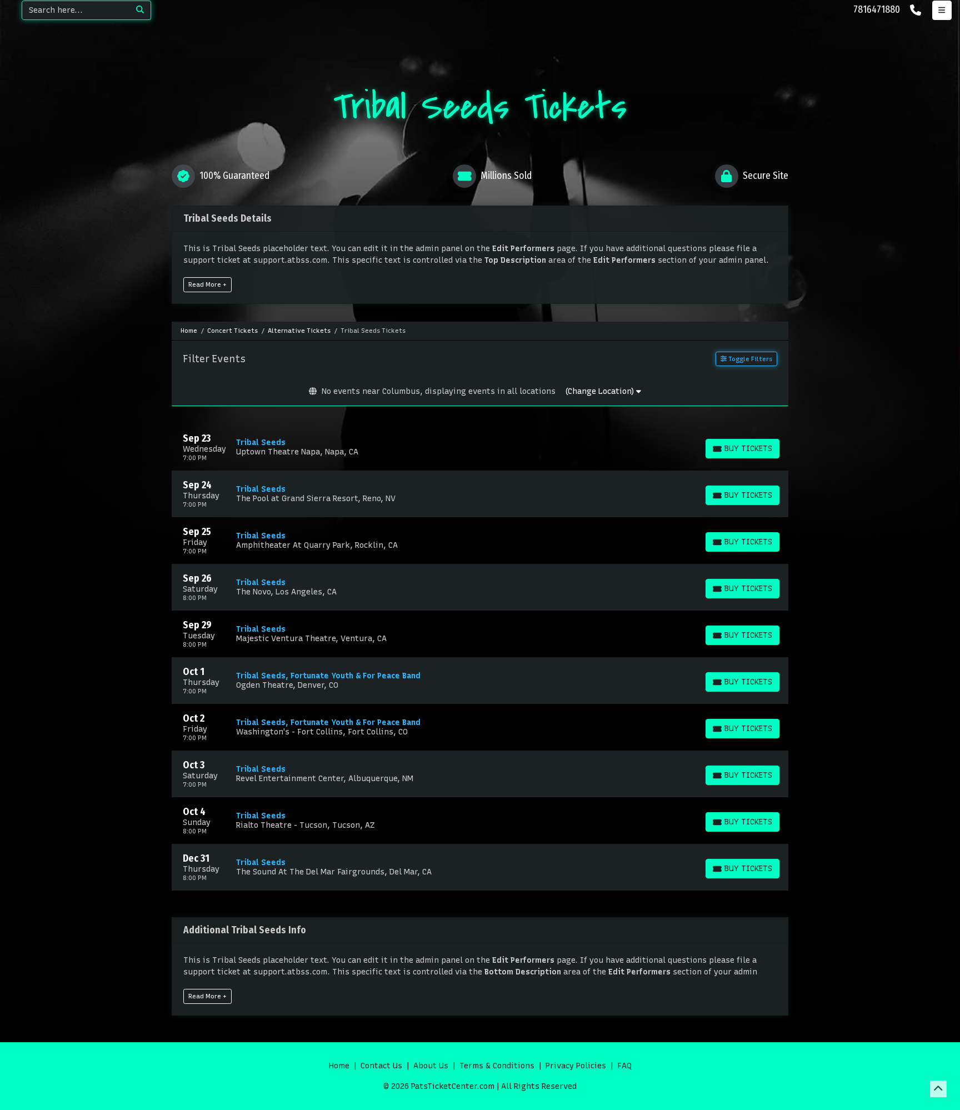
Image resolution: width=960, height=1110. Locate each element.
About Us (430, 1066)
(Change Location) (600, 391)
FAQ (624, 1066)
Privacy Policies (576, 1066)
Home (339, 1066)
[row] (480, 447)
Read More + (207, 284)
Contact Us (381, 1066)
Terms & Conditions (496, 1066)
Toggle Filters (749, 359)
